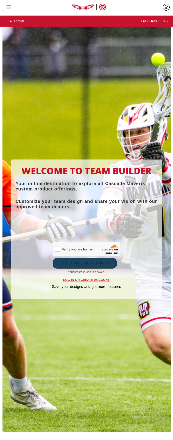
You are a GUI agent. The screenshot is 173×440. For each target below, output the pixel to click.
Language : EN (153, 21)
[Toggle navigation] (8, 7)
